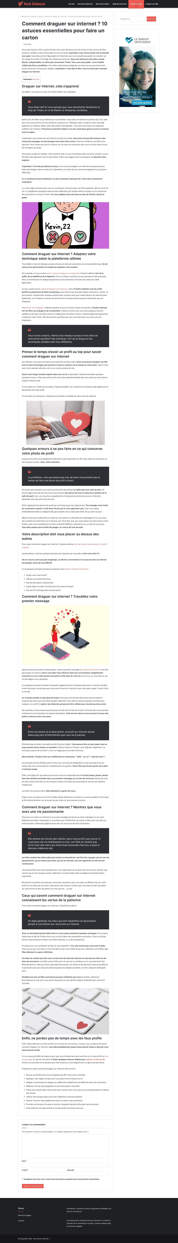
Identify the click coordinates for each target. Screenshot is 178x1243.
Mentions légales (24, 1215)
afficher (36, 79)
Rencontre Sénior (102, 4)
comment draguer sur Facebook (54, 289)
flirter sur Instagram (35, 307)
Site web (70, 1170)
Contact (21, 1221)
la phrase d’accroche (91, 670)
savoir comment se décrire (76, 569)
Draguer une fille (152, 4)
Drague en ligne (37, 16)
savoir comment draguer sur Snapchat (62, 273)
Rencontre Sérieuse (85, 4)
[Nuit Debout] (31, 4)
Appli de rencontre (120, 4)
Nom (24, 1161)
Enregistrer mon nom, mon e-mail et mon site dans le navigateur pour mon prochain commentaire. (62, 1179)
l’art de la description (83, 544)
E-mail (25, 1170)
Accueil (71, 4)
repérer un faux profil (95, 1059)
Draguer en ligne (136, 4)
